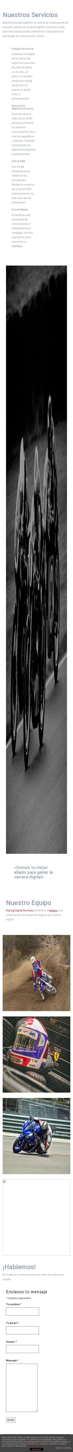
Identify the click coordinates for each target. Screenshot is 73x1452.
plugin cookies (63, 1448)
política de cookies (38, 1444)
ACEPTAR (36, 1449)
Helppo (53, 910)
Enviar (10, 1419)
